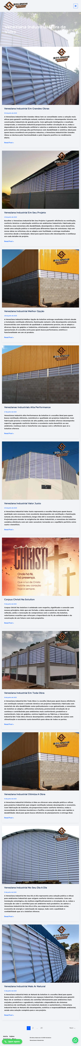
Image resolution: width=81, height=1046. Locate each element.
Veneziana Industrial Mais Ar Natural (24, 986)
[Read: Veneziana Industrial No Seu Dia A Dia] (40, 855)
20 (41, 1028)
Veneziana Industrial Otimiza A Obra (24, 794)
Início (5, 1036)
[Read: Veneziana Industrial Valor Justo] (40, 470)
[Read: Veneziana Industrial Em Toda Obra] (40, 660)
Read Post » (9, 143)
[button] (75, 1040)
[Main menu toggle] (75, 6)
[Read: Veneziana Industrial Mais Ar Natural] (40, 953)
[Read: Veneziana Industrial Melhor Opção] (40, 278)
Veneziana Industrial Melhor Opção (24, 311)
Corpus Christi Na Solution (19, 599)
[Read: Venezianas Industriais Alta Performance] (40, 374)
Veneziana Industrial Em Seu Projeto (25, 212)
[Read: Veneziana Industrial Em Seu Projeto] (40, 180)
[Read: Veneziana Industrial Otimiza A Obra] (40, 761)
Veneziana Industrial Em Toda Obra (24, 693)
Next (72, 1028)
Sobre (11, 1036)
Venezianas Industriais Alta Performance (27, 407)
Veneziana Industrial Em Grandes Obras (26, 108)
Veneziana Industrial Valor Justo (22, 503)
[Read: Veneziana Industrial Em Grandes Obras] (40, 76)
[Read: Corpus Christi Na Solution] (40, 566)
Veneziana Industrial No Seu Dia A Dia (25, 887)
